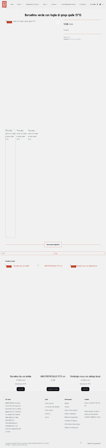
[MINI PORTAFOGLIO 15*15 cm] (53, 318)
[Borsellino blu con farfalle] (20, 318)
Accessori (53, 4)
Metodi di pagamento (71, 417)
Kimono (19, 4)
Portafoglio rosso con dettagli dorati (85, 376)
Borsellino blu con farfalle (20, 376)
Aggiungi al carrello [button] (53, 389)
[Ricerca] (94, 4)
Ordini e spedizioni (70, 414)
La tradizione (82, 4)
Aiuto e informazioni (71, 410)
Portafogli (78, 39)
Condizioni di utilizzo (71, 421)
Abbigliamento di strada (32, 4)
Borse (44, 4)
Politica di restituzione (71, 427)
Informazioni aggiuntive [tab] (53, 244)
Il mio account (49, 403)
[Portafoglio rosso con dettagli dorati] (85, 318)
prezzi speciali (72, 39)
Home (12, 4)
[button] (103, 4)
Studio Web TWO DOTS (22, 445)
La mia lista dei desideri (52, 407)
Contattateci (92, 4)
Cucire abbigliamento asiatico (68, 4)
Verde (56, 253)
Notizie (67, 403)
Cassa (47, 417)
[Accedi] (100, 4)
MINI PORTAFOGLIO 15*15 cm (53, 376)
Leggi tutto (20, 389)
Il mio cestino (49, 410)
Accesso (47, 414)
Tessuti (67, 407)
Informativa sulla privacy (72, 424)
